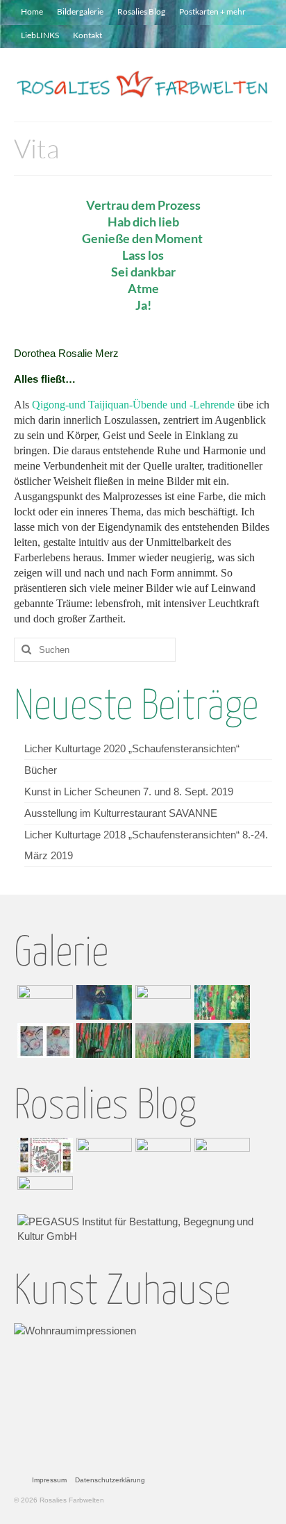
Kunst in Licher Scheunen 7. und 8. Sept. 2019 (128, 791)
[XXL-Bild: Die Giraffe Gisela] (220, 1040)
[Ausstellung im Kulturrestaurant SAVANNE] (220, 1155)
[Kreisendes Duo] (43, 1040)
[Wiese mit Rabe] (102, 1040)
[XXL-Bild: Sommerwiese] (161, 1040)
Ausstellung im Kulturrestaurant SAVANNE (120, 813)
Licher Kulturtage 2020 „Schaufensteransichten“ (131, 748)
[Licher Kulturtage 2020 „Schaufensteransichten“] (43, 1155)
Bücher (40, 770)
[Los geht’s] (220, 1002)
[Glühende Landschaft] (43, 1002)
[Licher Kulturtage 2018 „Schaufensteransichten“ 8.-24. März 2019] (43, 1193)
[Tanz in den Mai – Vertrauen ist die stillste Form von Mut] (161, 1002)
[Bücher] (102, 1155)
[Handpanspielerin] (102, 1002)
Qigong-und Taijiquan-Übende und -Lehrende (133, 405)
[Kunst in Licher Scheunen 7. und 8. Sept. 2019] (161, 1155)
